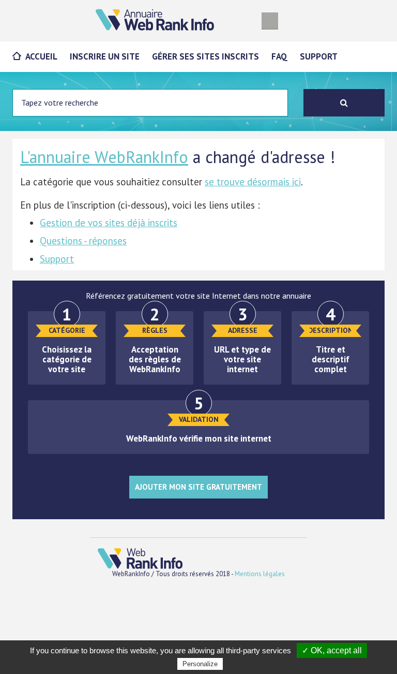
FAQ (279, 56)
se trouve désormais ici (253, 181)
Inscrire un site (105, 56)
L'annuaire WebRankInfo (104, 157)
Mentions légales (260, 573)
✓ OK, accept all (332, 650)
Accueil (41, 56)
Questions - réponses (83, 241)
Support (319, 56)
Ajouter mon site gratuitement (198, 487)
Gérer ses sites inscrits (205, 56)
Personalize (200, 664)
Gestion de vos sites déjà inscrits (108, 222)
